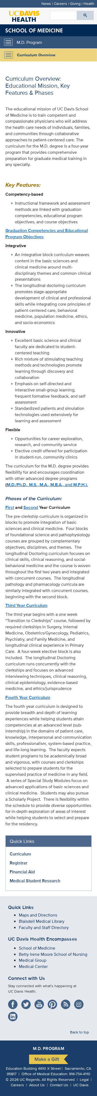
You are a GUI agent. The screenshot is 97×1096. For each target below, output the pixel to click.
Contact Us (59, 1085)
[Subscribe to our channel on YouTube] (40, 1002)
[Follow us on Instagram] (80, 1002)
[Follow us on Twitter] (27, 1002)
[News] (67, 1002)
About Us (37, 1085)
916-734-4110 (79, 1074)
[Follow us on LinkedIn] (14, 1015)
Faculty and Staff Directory (44, 927)
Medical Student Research (35, 881)
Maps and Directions (38, 915)
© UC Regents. (23, 1079)
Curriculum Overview (36, 55)
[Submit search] (85, 15)
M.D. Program (29, 42)
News (46, 3)
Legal (84, 1079)
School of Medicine (37, 948)
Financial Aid (22, 872)
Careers (60, 3)
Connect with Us (26, 978)
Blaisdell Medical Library (41, 921)
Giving (75, 3)
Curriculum (20, 854)
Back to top (79, 1032)
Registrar (18, 863)
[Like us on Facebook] (14, 1002)
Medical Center (33, 966)
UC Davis (81, 1085)
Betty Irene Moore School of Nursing (53, 954)
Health (89, 3)
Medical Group (32, 960)
